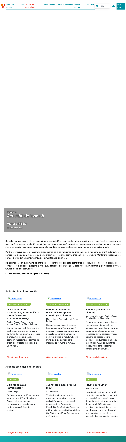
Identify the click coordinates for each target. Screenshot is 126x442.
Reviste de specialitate (30, 6)
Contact (90, 5)
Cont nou (119, 6)
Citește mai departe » (17, 357)
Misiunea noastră (10, 6)
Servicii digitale (77, 6)
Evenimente (68, 5)
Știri (22, 5)
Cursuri (59, 5)
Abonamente (49, 5)
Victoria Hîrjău (16, 223)
